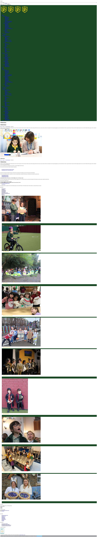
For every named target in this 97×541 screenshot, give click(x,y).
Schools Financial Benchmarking (6, 193)
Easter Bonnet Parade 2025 (7, 500)
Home (1, 126)
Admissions (3, 189)
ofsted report (3, 517)
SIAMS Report (3, 190)
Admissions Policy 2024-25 (5, 176)
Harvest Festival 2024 (6, 443)
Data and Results (4, 191)
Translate (6, 3)
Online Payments (4, 519)
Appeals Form (3, 184)
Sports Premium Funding (5, 192)
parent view (3, 516)
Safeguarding (3, 194)
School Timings (4, 188)
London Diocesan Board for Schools (6, 525)
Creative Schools (21, 534)
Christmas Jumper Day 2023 (8, 315)
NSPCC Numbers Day (6, 347)
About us (3, 126)
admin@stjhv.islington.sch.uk (5, 510)
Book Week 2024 (6, 413)
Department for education (5, 515)
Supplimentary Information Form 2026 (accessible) (8, 169)
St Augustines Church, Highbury (6, 524)
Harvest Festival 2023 (6, 222)
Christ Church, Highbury (5, 523)
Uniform (3, 520)
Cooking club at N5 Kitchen (7, 471)
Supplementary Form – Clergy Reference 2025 (7, 170)
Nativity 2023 (5, 375)
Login (24, 534)
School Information (7, 126)
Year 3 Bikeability (6, 251)
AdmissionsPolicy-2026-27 (5, 175)
